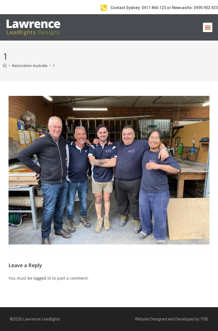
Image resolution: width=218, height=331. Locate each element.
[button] (207, 27)
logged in (42, 278)
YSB (204, 319)
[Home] (5, 65)
